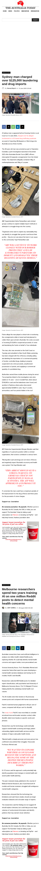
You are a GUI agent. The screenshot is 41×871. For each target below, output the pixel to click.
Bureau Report (11, 88)
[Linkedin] (18, 127)
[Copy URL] (22, 127)
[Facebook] (4, 127)
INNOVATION (6, 72)
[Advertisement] (20, 50)
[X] (9, 127)
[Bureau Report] (3, 88)
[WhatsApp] (13, 127)
